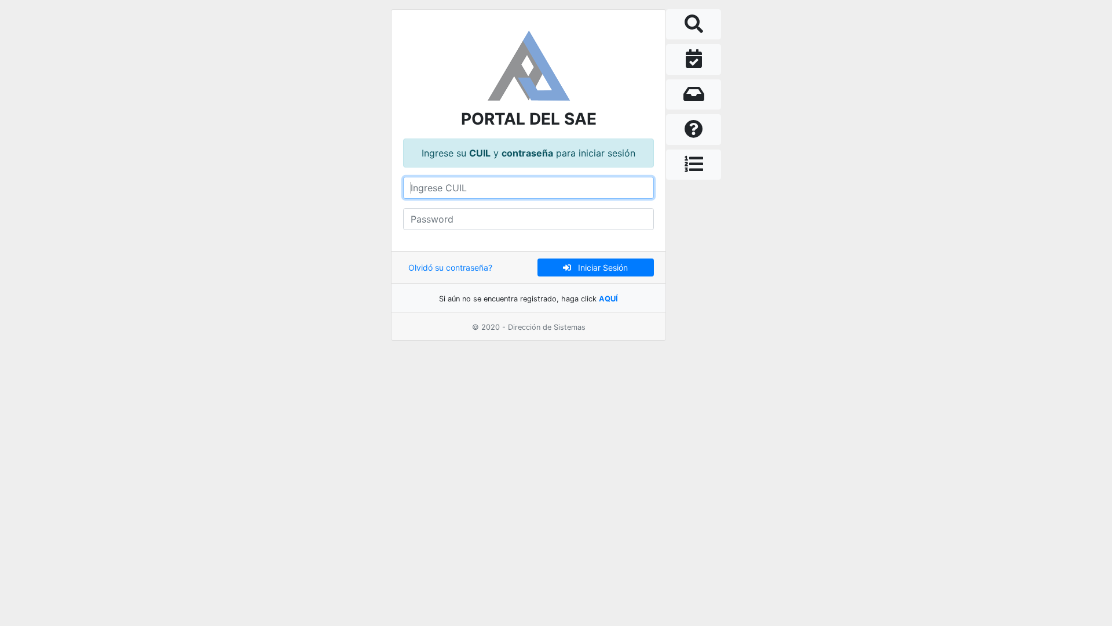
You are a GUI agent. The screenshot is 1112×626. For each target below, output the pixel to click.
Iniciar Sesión (599, 267)
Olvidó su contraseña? (450, 267)
